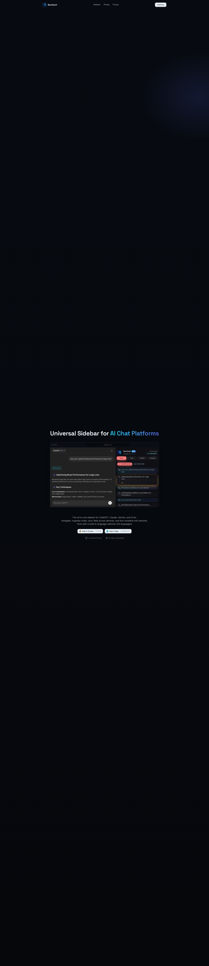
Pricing (106, 5)
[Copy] (155, 477)
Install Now (160, 5)
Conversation (126, 464)
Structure (140, 464)
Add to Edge (119, 531)
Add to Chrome (91, 531)
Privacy (116, 5)
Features (96, 5)
